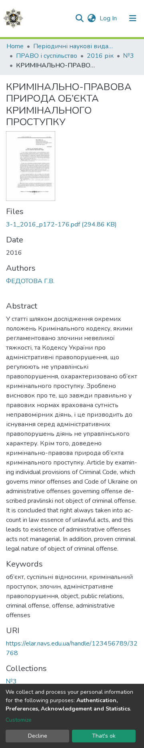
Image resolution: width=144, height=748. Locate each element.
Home (15, 46)
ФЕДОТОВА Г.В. (30, 281)
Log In (109, 18)
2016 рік (100, 55)
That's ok (104, 736)
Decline (37, 736)
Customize (19, 720)
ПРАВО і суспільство (46, 55)
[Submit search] (79, 18)
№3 (128, 55)
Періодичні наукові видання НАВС (73, 46)
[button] (91, 18)
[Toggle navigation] (133, 18)
